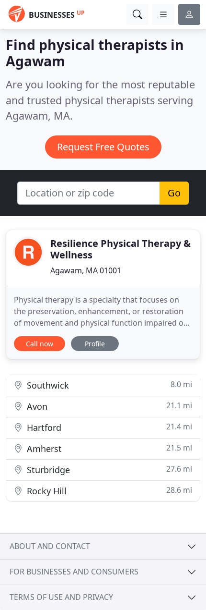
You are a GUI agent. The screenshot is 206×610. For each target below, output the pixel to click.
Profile (95, 343)
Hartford (108, 427)
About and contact (50, 546)
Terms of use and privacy (61, 597)
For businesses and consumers (74, 571)
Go (174, 192)
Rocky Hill (108, 491)
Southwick (108, 385)
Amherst (108, 448)
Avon (108, 406)
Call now (39, 343)
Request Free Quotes (103, 146)
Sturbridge (108, 470)
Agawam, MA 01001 (85, 270)
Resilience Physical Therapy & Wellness (120, 249)
